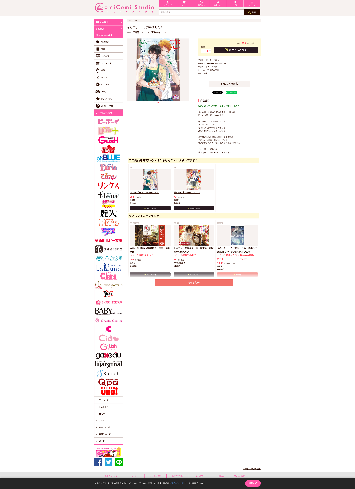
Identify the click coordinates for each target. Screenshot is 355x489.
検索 (254, 12)
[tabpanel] (158, 69)
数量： (204, 47)
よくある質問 (155, 476)
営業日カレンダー (112, 476)
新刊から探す (102, 22)
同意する (252, 483)
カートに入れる (238, 49)
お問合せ (221, 476)
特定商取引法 (177, 476)
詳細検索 (100, 29)
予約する (238, 275)
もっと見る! (194, 282)
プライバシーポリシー (179, 483)
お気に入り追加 (229, 83)
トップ (130, 20)
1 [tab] (158, 102)
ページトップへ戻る (252, 469)
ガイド (133, 476)
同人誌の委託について (243, 476)
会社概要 (199, 476)
